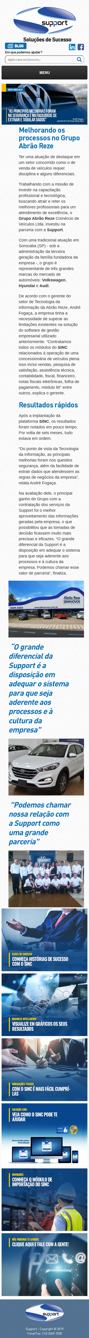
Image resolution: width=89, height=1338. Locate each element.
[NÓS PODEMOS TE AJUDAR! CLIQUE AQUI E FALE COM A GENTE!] (44, 1264)
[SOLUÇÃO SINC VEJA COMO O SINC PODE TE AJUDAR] (44, 1134)
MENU (44, 72)
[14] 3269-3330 (52, 1333)
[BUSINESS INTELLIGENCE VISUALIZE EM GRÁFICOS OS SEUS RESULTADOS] (44, 1004)
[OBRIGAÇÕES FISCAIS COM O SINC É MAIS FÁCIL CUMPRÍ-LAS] (44, 1069)
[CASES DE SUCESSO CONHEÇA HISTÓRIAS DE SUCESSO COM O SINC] (44, 939)
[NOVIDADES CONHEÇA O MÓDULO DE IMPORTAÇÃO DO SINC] (44, 1199)
